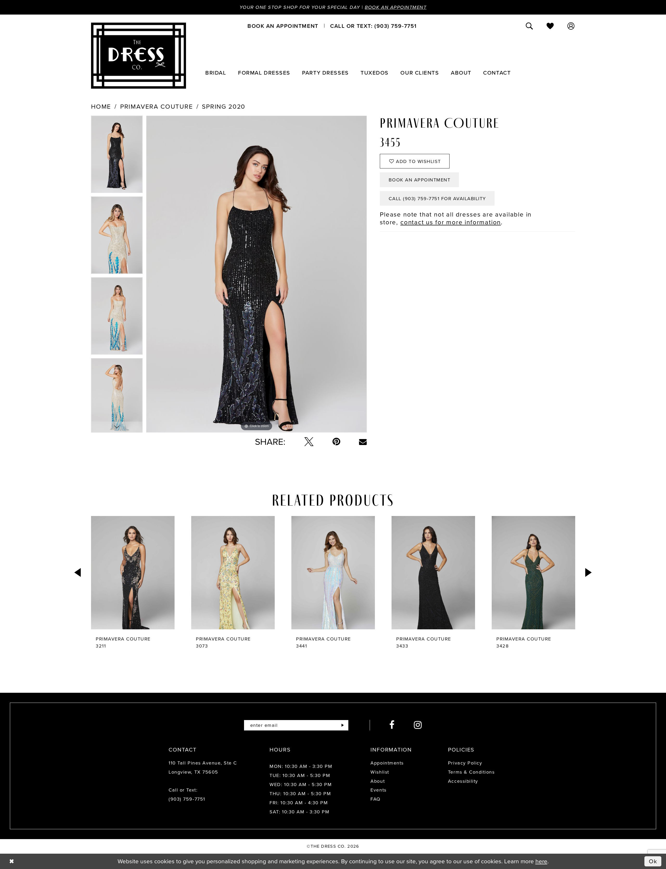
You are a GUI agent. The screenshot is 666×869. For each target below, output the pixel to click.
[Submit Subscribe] (342, 725)
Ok (653, 861)
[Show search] (529, 26)
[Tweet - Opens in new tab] (308, 441)
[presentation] (133, 572)
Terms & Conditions (471, 771)
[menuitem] (282, 26)
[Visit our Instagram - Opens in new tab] (418, 725)
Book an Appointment (395, 7)
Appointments (387, 762)
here (541, 861)
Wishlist (379, 771)
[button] (571, 26)
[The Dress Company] (138, 56)
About (377, 781)
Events (378, 789)
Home (101, 106)
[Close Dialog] (11, 861)
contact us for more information (450, 222)
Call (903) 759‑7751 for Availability (437, 198)
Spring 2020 (223, 106)
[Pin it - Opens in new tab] (336, 441)
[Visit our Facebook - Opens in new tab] (392, 725)
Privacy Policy (465, 762)
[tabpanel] (117, 156)
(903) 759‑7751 (187, 798)
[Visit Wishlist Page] (550, 26)
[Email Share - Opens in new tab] (363, 442)
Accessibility (463, 781)
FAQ (375, 798)
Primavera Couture (156, 106)
